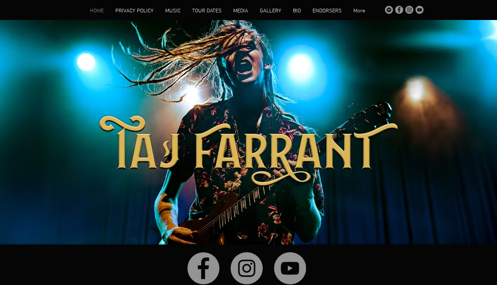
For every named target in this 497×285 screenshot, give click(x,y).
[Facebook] (399, 10)
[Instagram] (409, 10)
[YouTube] (420, 10)
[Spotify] (389, 10)
